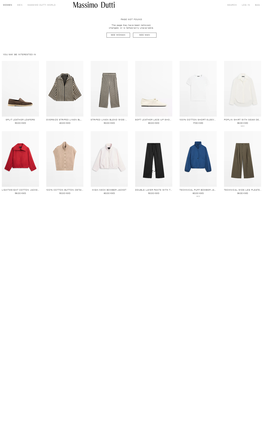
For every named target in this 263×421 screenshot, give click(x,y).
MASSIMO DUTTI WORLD (42, 5)
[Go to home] (94, 5)
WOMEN (7, 5)
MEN (20, 5)
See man (144, 35)
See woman (118, 35)
